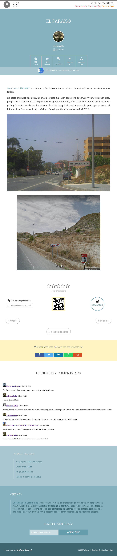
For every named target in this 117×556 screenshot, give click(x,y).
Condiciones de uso (24, 466)
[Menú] (6, 4)
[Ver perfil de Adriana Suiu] (58, 36)
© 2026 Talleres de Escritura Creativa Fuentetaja (95, 550)
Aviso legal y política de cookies (29, 461)
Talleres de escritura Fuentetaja (28, 476)
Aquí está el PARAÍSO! (18, 88)
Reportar (81, 63)
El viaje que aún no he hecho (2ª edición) (62, 70)
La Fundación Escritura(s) (25, 502)
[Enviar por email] (77, 355)
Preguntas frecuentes (24, 471)
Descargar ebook (97, 305)
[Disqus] (58, 410)
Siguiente (103, 320)
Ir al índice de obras (58, 331)
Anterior (13, 320)
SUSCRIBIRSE (74, 532)
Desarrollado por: (18, 550)
